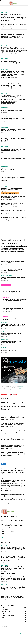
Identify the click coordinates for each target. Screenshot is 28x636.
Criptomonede (21, 388)
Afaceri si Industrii (5, 107)
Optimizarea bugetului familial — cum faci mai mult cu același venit (13, 168)
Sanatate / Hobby (4, 398)
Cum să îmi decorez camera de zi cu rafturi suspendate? (13, 309)
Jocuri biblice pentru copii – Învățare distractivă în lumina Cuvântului (11, 270)
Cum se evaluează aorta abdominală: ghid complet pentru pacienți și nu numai (13, 446)
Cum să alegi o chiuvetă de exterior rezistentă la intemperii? (11, 341)
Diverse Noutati (4, 12)
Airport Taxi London (22, 386)
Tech (2, 467)
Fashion (3, 213)
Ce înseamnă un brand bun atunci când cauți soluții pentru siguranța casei (14, 469)
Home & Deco (5, 288)
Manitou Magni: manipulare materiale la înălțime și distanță (13, 480)
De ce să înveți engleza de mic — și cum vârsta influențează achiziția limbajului (13, 196)
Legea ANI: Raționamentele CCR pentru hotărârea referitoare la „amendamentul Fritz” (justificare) (13, 61)
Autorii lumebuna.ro (5, 28)
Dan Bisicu (5, 311)
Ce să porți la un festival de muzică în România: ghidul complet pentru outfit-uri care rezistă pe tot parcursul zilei (13, 149)
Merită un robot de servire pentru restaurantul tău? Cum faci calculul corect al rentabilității (12, 402)
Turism (2, 157)
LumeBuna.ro (20, 633)
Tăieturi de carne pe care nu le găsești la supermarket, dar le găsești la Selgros (12, 424)
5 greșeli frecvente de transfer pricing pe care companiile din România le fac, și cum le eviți (13, 120)
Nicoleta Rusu (4, 412)
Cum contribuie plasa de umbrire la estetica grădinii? (11, 334)
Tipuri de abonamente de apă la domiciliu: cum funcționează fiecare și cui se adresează (13, 179)
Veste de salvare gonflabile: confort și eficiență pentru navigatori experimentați (12, 438)
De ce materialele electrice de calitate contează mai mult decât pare (14, 290)
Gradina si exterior (6, 297)
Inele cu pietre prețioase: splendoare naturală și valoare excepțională (11, 188)
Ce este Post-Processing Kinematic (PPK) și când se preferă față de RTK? (12, 495)
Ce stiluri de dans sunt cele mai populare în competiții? (13, 277)
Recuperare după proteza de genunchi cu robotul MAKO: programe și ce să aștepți (13, 416)
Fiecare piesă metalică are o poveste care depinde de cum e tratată (13, 129)
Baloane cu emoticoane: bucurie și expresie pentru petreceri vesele (12, 203)
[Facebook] (2, 537)
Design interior (6, 306)
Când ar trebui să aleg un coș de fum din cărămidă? (14, 318)
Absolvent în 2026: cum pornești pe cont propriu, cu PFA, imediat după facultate (12, 109)
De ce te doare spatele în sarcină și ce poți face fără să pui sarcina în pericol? (13, 431)
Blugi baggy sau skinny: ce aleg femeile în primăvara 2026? (12, 262)
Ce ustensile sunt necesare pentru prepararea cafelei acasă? (10, 349)
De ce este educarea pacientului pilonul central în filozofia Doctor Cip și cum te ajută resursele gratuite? (13, 454)
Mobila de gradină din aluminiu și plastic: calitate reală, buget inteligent (15, 300)
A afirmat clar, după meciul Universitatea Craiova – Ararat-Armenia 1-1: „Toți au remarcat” (11, 85)
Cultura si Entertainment (6, 199)
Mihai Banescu (6, 292)
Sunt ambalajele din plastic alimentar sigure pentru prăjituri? (13, 139)
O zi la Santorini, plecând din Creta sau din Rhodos (13, 159)
